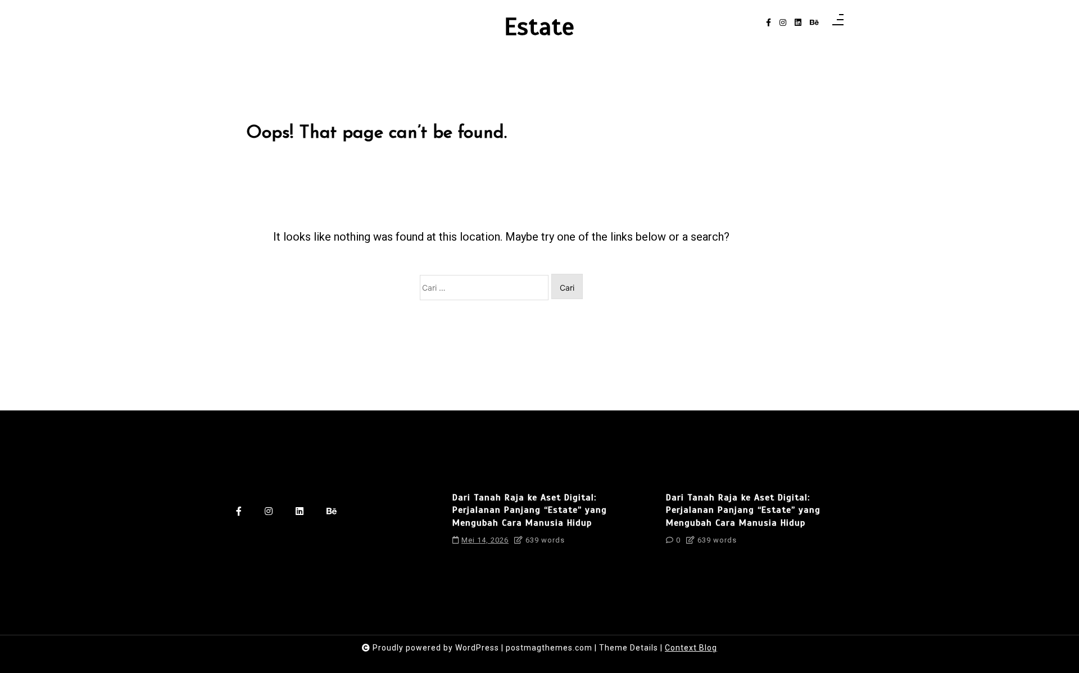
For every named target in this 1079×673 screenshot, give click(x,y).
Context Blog (691, 647)
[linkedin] (798, 23)
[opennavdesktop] (837, 23)
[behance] (814, 23)
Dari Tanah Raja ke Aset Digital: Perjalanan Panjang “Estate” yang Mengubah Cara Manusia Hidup (529, 510)
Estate (539, 27)
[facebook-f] (768, 23)
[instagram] (782, 23)
